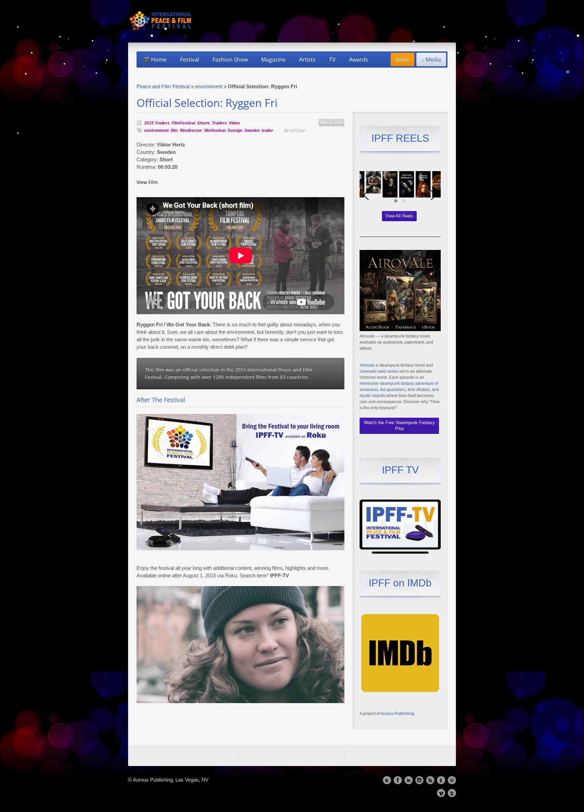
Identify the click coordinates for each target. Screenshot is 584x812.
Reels (402, 59)
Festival (189, 59)
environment (208, 86)
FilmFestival (183, 123)
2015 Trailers (157, 123)
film (174, 130)
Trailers (219, 123)
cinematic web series (379, 371)
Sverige (234, 130)
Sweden (252, 130)
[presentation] (366, 195)
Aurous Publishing (397, 713)
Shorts (203, 123)
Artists (307, 59)
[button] (396, 201)
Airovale (367, 365)
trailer (267, 130)
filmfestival (214, 130)
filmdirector (191, 130)
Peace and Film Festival (163, 86)
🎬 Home (155, 59)
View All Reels (399, 215)
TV (332, 59)
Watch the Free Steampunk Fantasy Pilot (399, 425)
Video (234, 123)
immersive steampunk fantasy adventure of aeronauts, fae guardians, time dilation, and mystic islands (399, 389)
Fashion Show (230, 59)
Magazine (273, 59)
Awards (358, 59)
